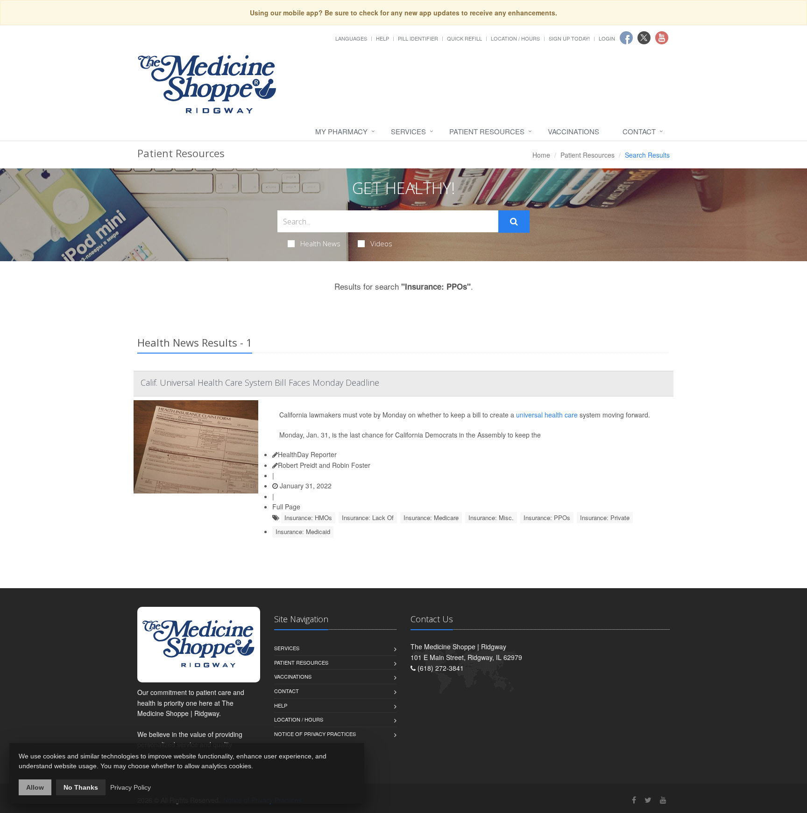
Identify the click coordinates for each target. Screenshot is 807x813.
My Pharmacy (341, 131)
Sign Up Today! (569, 38)
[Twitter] (647, 799)
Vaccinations (573, 131)
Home (541, 155)
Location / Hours (515, 38)
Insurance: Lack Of (368, 517)
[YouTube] (663, 799)
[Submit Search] (514, 221)
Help (382, 38)
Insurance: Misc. (491, 517)
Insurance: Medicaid (303, 531)
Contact (639, 131)
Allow (35, 787)
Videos (381, 243)
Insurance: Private (605, 517)
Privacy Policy (130, 787)
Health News (320, 243)
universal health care (547, 414)
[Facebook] (634, 799)
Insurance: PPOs (547, 517)
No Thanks (81, 787)
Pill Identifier (418, 38)
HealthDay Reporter (307, 454)
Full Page (286, 506)
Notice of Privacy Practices (315, 733)
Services (408, 131)
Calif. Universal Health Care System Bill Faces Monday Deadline (260, 382)
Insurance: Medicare (431, 517)
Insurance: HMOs (308, 517)
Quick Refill (464, 38)
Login (607, 38)
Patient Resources (486, 131)
